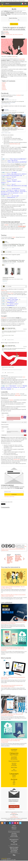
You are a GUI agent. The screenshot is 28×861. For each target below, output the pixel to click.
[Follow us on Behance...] (20, 823)
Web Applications (14, 839)
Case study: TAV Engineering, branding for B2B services (13, 677)
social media (22, 59)
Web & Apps (14, 767)
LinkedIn (10, 34)
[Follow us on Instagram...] (12, 823)
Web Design (14, 770)
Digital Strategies (14, 754)
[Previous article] (5, 558)
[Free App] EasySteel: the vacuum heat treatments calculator (12, 714)
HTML (4, 34)
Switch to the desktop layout (6, 6)
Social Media (7, 33)
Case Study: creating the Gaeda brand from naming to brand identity (13, 622)
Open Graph (22, 166)
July (14, 781)
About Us (14, 827)
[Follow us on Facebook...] (5, 823)
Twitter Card (4, 290)
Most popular (14, 750)
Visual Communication (14, 761)
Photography (14, 765)
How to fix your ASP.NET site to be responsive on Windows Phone (18, 558)
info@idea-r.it (14, 813)
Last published (14, 749)
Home (14, 825)
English (14, 56)
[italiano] (22, 3)
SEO (14, 769)
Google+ (3, 85)
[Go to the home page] (2, 3)
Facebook (7, 34)
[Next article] (23, 558)
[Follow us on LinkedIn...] (10, 823)
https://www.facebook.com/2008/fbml (17, 162)
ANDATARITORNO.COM (14, 143)
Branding (14, 764)
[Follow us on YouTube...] (18, 823)
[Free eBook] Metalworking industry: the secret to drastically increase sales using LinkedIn (12, 648)
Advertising (14, 763)
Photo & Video (14, 836)
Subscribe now (14, 806)
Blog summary (14, 24)
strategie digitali (22, 226)
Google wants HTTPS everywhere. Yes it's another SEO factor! (13, 587)
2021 (14, 784)
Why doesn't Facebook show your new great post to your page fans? (10, 560)
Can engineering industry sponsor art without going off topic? (12, 685)
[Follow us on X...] (7, 823)
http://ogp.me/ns (12, 160)
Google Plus (3, 317)
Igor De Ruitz (6, 31)
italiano (14, 776)
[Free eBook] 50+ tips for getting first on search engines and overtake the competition (12, 740)
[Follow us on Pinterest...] (15, 823)
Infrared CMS (20, 34)
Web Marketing (14, 759)
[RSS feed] (2, 823)
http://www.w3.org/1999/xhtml (18, 159)
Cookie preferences (14, 817)
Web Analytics (14, 758)
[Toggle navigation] (25, 3)
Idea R (7, 3)
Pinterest (16, 34)
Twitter (13, 34)
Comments (4, 89)
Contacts (14, 829)
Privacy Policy (12, 809)
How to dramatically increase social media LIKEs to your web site (13, 595)
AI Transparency (19, 819)
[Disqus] (14, 525)
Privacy (14, 815)
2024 (14, 782)
